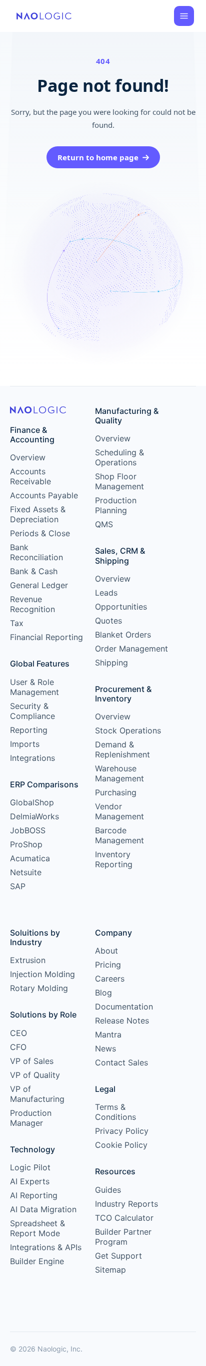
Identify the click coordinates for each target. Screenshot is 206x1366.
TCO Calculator (124, 1218)
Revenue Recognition (32, 604)
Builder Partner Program (123, 1237)
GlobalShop (32, 802)
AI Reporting (34, 1195)
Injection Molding (42, 974)
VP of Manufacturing (37, 1094)
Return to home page (98, 157)
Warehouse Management (119, 773)
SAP (18, 886)
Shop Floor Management (119, 481)
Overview (28, 457)
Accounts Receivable (30, 476)
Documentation (124, 1007)
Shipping (111, 663)
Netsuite (26, 872)
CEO (18, 1033)
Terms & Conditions (115, 1112)
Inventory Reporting (113, 859)
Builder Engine (37, 1261)
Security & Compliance (32, 711)
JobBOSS (28, 830)
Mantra (108, 1034)
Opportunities (121, 607)
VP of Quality (35, 1075)
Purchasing (115, 792)
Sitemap (110, 1270)
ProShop (26, 844)
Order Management (131, 649)
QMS (104, 524)
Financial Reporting (46, 637)
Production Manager (31, 1118)
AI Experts (30, 1181)
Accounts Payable (44, 495)
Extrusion (28, 960)
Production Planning (115, 505)
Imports (25, 744)
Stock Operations (128, 730)
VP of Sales (32, 1061)
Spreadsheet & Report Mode (37, 1228)
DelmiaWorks (34, 816)
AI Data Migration (43, 1209)
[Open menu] (184, 16)
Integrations (32, 758)
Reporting (29, 730)
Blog (103, 993)
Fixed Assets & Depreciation (38, 514)
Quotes (108, 621)
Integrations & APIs (46, 1247)
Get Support (118, 1256)
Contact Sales (121, 1062)
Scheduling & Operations (119, 457)
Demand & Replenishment (122, 749)
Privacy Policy (121, 1131)
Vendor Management (119, 811)
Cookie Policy (121, 1145)
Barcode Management (119, 835)
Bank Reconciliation (36, 552)
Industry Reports (126, 1204)
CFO (18, 1047)
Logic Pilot (30, 1167)
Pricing (108, 965)
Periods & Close (40, 533)
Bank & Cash (34, 571)
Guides (108, 1190)
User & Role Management (34, 687)
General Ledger (39, 585)
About (106, 951)
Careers (109, 979)
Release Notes (122, 1020)
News (105, 1048)
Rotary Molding (39, 988)
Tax (17, 623)
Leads (106, 593)
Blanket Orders (123, 635)
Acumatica (30, 858)
